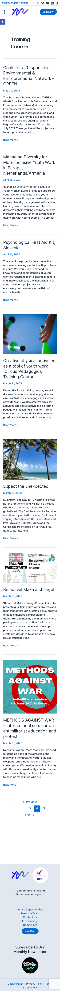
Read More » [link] (10, 139)
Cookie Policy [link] (16, 983)
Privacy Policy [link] (34, 983)
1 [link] (16, 808)
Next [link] (30, 814)
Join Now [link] (30, 931)
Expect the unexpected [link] (25, 486)
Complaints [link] (30, 924)
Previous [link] (30, 802)
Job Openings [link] (30, 921)
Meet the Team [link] (30, 913)
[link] (2, 22)
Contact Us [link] (30, 917)
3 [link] (30, 808)
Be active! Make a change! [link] (28, 589)
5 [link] (44, 808)
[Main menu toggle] (4, 12)
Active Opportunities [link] (16, 2)
